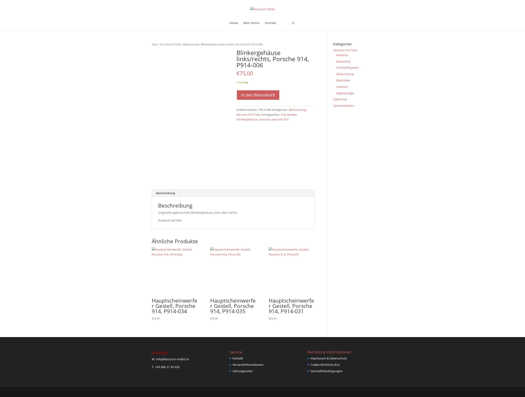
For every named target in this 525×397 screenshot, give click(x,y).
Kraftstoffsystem (347, 68)
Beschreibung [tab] (165, 193)
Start (155, 44)
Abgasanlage (345, 93)
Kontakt (270, 23)
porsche (264, 119)
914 (283, 115)
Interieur (342, 87)
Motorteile (343, 61)
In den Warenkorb (258, 95)
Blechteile (343, 80)
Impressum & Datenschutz (328, 358)
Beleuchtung (191, 44)
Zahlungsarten (243, 371)
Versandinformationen (248, 365)
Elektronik (340, 99)
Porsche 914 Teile (170, 44)
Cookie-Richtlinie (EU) (325, 365)
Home (233, 23)
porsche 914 (280, 119)
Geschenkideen (343, 106)
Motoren (342, 55)
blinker (292, 115)
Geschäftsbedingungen (326, 371)
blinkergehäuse (247, 119)
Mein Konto (251, 23)
